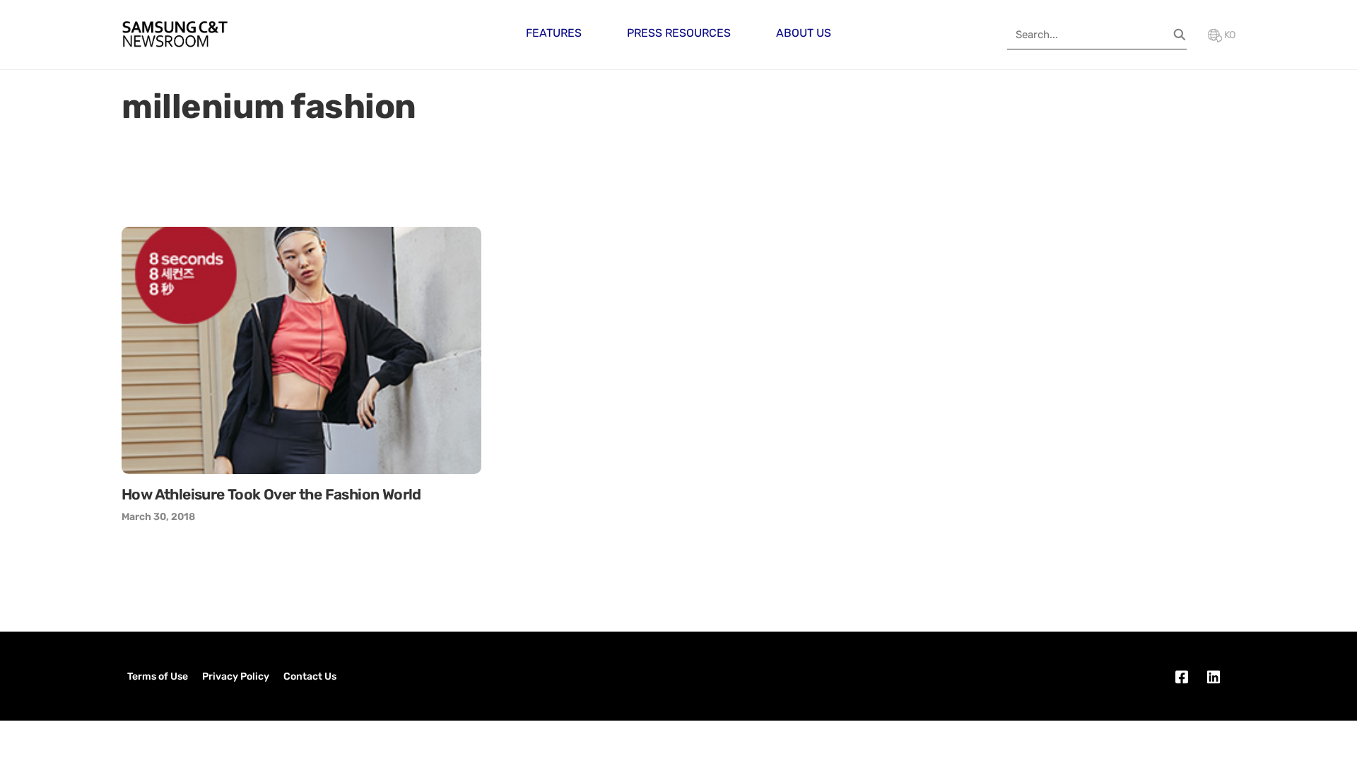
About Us (803, 33)
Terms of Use (157, 676)
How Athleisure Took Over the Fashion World (271, 494)
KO (1228, 35)
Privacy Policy (235, 676)
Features (554, 33)
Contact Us (309, 676)
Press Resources (679, 33)
